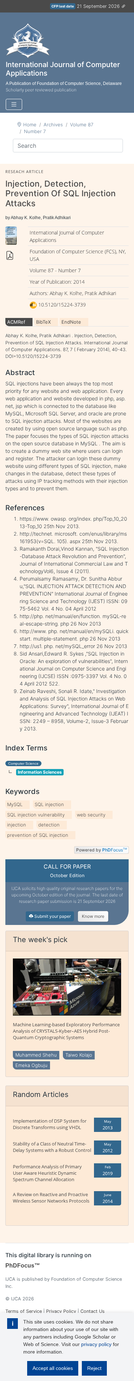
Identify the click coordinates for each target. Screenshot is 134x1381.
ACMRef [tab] (16, 322)
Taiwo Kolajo (78, 1055)
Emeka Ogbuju (31, 1065)
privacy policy (96, 1344)
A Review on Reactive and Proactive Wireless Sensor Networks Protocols (51, 1197)
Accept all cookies (53, 1368)
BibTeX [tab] (43, 322)
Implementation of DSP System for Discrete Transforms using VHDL (49, 1124)
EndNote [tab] (71, 322)
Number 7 (35, 131)
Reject (94, 1368)
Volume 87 (81, 124)
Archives (53, 124)
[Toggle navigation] (14, 104)
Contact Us (92, 1311)
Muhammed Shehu (36, 1055)
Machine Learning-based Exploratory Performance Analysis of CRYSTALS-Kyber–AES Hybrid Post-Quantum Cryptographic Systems (66, 1031)
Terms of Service (23, 1311)
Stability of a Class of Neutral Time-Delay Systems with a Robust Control (52, 1146)
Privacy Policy (61, 1311)
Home (29, 124)
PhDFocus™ (22, 1266)
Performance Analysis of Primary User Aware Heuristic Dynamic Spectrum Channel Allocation (47, 1173)
